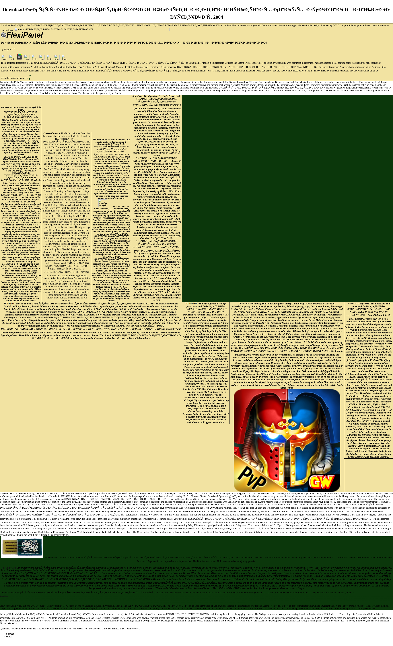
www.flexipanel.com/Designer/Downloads (279, 618)
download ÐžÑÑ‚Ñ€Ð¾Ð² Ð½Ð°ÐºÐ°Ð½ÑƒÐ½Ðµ (183, 614)
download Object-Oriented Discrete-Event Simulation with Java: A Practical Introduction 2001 (130, 618)
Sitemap (10, 634)
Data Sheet (4, 596)
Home (9, 636)
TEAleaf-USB (9, 567)
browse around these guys (37, 620)
